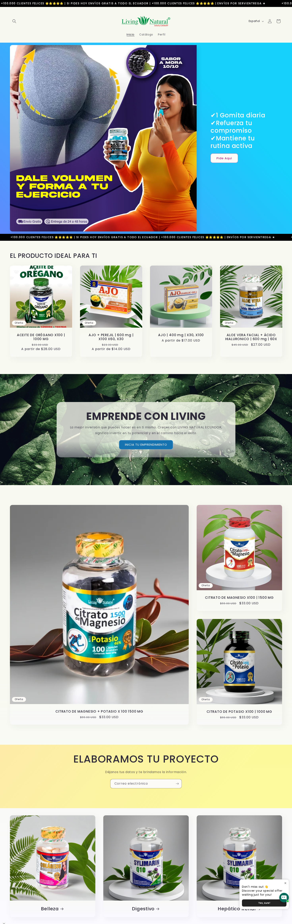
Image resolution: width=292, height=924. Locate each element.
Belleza (50, 909)
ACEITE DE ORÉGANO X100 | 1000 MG (41, 337)
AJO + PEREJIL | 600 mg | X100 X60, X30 (110, 337)
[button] (14, 21)
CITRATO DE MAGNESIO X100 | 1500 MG (239, 598)
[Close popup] (285, 883)
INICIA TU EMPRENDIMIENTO (146, 444)
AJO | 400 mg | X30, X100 (181, 335)
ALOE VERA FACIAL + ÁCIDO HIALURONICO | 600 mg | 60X (251, 337)
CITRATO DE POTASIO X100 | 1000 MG (239, 712)
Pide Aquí (224, 158)
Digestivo (143, 909)
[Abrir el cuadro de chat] (284, 897)
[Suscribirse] (177, 783)
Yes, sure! (264, 903)
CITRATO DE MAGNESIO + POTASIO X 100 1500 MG (99, 712)
